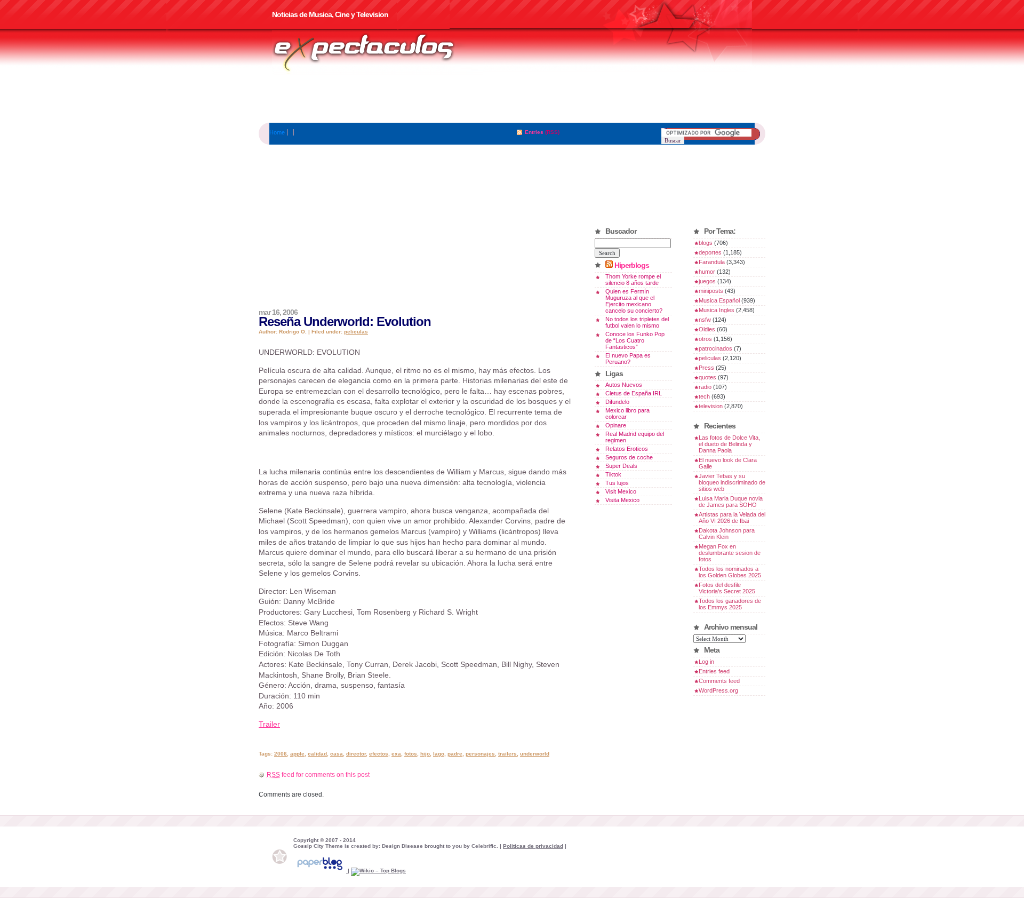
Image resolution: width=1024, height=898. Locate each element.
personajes (480, 754)
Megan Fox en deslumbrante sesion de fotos (730, 552)
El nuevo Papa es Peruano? (628, 358)
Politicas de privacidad (533, 846)
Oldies (707, 329)
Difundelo (617, 402)
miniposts (711, 291)
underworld (534, 754)
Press (706, 367)
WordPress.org (718, 690)
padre (454, 754)
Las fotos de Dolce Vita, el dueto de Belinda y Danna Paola (729, 444)
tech (704, 396)
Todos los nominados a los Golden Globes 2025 (730, 572)
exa (396, 754)
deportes (710, 252)
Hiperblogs (631, 265)
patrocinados (715, 348)
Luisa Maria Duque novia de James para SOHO (731, 501)
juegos (707, 281)
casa (336, 754)
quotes (707, 377)
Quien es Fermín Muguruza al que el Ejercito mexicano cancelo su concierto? (633, 301)
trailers (507, 754)
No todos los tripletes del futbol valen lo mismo (637, 322)
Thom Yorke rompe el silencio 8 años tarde (633, 279)
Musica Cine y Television (377, 52)
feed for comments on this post (318, 774)
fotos (410, 754)
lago (438, 754)
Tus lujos (617, 483)
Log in (706, 661)
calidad (317, 754)
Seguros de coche (629, 457)
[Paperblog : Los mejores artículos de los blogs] (320, 870)
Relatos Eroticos (626, 449)
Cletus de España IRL (633, 393)
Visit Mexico (620, 491)
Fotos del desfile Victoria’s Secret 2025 (727, 588)
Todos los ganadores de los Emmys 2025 (730, 604)
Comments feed (719, 681)
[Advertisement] (512, 99)
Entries (534, 132)
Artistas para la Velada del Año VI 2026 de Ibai (732, 517)
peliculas (356, 332)
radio (705, 387)
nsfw (705, 319)
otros (705, 339)
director (356, 754)
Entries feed (714, 671)
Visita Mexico (622, 500)
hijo (425, 754)
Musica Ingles (716, 310)
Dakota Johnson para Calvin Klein (727, 533)
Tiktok (613, 474)
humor (707, 271)
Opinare (615, 425)
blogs (706, 243)
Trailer (269, 724)
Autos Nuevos (623, 385)
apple (297, 754)
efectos (378, 754)
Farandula (712, 262)
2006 (280, 754)
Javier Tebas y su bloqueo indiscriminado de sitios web (732, 482)
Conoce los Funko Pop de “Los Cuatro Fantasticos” (635, 340)
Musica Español (719, 300)
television (711, 406)
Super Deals (621, 466)
